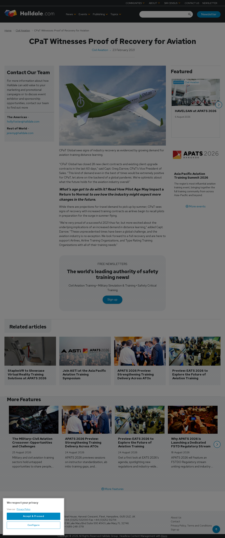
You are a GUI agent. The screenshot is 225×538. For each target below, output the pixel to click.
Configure (34, 525)
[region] (33, 516)
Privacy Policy (23, 509)
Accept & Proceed (33, 516)
